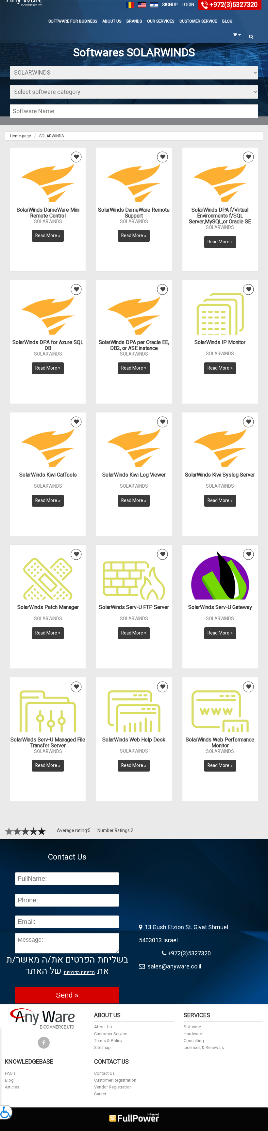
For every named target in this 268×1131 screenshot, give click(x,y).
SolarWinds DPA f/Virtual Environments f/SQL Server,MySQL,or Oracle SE (220, 216)
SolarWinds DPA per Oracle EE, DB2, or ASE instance (134, 345)
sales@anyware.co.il (173, 966)
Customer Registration (115, 1080)
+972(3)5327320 (233, 4)
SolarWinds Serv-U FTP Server (134, 607)
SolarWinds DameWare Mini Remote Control (48, 213)
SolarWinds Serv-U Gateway (220, 607)
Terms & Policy (108, 1040)
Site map (102, 1047)
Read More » (47, 235)
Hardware (193, 1034)
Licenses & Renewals (204, 1047)
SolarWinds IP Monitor (219, 342)
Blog (227, 21)
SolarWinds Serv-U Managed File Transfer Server (47, 743)
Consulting (194, 1040)
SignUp (170, 4)
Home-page (20, 136)
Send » (67, 995)
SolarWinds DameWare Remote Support (134, 213)
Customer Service (198, 21)
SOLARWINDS (51, 136)
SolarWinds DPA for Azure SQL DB (47, 345)
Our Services (160, 21)
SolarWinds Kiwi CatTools (48, 475)
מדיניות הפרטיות (79, 972)
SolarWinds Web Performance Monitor (220, 743)
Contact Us (104, 1073)
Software (192, 1027)
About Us (111, 21)
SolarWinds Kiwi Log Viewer (134, 475)
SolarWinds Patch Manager (48, 607)
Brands (134, 21)
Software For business (72, 21)
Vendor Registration (113, 1087)
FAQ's (10, 1073)
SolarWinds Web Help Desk (133, 740)
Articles (12, 1087)
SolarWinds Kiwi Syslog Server (220, 475)
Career (100, 1094)
